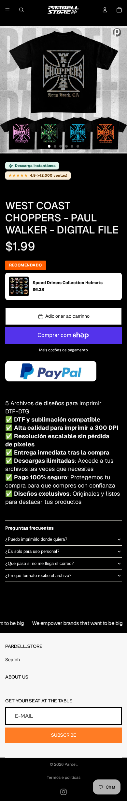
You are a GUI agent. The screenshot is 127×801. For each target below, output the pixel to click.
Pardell (71, 764)
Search (12, 660)
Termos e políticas (63, 777)
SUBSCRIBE (63, 735)
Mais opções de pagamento (63, 349)
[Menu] (7, 9)
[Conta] (105, 10)
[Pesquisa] (21, 10)
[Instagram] (63, 792)
